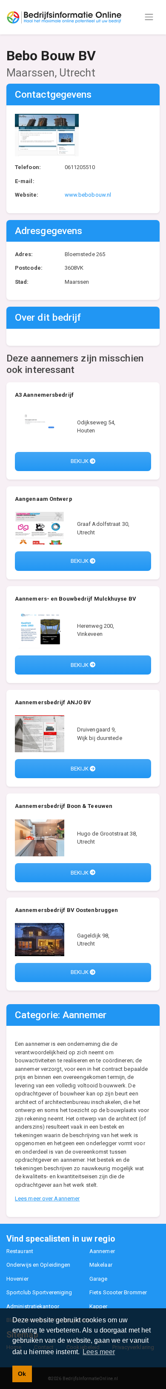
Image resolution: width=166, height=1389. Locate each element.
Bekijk (80, 461)
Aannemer (102, 1251)
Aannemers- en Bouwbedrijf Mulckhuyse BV (75, 599)
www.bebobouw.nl (88, 195)
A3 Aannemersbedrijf (44, 395)
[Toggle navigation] (149, 17)
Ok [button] (22, 1373)
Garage (98, 1279)
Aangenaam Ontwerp (43, 499)
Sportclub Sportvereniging (39, 1292)
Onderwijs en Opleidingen (38, 1265)
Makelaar (100, 1265)
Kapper (98, 1306)
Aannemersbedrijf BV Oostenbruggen (66, 910)
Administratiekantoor (32, 1306)
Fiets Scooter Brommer (118, 1292)
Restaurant (19, 1251)
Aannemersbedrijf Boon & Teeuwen (63, 806)
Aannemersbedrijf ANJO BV (53, 702)
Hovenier (17, 1279)
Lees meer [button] (99, 1351)
